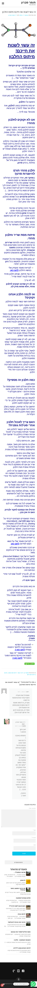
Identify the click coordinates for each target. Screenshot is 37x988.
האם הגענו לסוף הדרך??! (17, 906)
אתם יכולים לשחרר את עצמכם (20, 932)
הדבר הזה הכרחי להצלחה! (16, 922)
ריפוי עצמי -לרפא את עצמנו (16, 672)
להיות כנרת (21, 914)
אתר (34, 845)
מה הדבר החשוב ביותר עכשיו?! (18, 889)
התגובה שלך (32, 808)
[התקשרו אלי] (14, 971)
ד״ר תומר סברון (12, 15)
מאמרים (26, 672)
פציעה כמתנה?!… (19, 872)
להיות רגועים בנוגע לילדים (22, 948)
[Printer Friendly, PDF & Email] (30, 663)
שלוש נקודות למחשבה (23, 898)
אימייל (33, 837)
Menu (3, 3)
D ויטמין (22, 880)
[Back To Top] (18, 979)
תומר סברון (28, 2)
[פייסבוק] (23, 971)
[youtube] (18, 971)
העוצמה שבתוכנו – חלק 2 (22, 940)
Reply (19, 691)
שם (34, 830)
